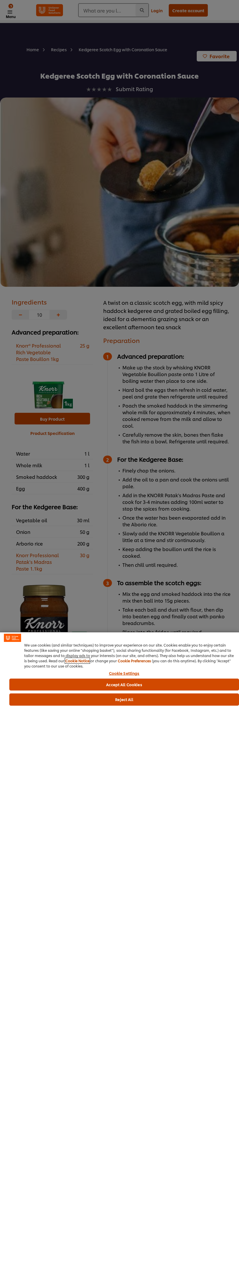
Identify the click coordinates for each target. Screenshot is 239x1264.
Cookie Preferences (134, 660)
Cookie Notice (77, 660)
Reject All (124, 699)
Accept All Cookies (124, 684)
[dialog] (119, 948)
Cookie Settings (124, 673)
